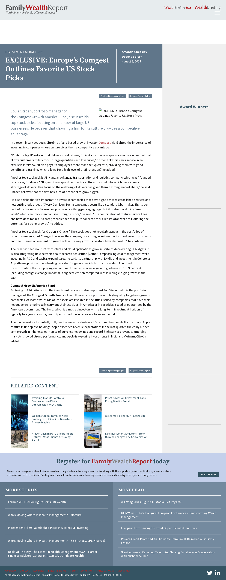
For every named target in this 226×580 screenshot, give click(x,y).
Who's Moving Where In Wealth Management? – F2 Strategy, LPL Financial (56, 541)
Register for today (113, 461)
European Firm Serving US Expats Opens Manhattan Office (159, 528)
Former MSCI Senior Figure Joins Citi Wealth (37, 502)
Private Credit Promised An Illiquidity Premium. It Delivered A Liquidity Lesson (167, 541)
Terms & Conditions (82, 570)
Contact (25, 570)
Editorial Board (57, 570)
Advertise (38, 570)
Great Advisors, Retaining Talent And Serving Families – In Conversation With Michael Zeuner (168, 554)
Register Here (208, 474)
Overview (10, 570)
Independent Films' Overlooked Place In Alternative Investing (48, 528)
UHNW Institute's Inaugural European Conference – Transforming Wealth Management (169, 515)
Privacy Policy (105, 570)
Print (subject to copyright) (112, 96)
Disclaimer (123, 570)
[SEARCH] (219, 9)
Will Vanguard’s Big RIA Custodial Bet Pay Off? (151, 502)
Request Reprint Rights (140, 96)
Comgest (105, 142)
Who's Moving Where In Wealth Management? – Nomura (45, 515)
